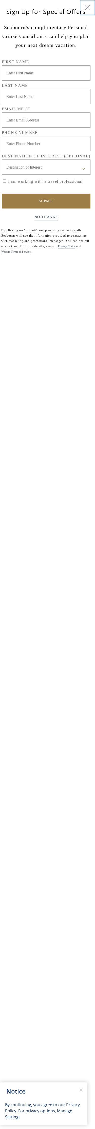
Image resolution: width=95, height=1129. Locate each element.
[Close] (87, 7)
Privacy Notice (66, 246)
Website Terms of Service (16, 251)
